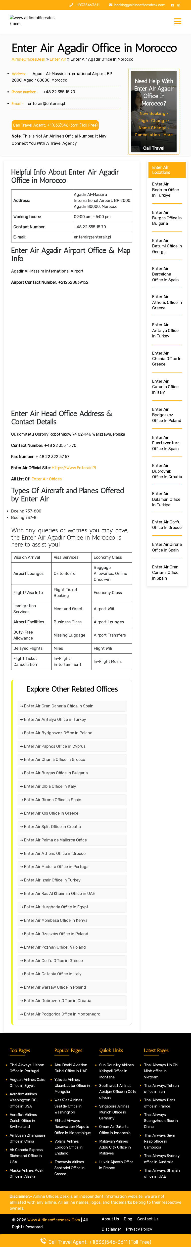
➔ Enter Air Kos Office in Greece (49, 813)
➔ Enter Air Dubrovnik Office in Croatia (55, 1000)
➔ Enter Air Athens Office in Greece (53, 853)
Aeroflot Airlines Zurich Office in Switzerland (23, 1120)
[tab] (177, 21)
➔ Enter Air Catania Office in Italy (51, 973)
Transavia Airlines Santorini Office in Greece (69, 1168)
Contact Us (147, 1219)
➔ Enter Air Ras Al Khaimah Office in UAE (57, 893)
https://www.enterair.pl (74, 467)
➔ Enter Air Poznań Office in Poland (53, 947)
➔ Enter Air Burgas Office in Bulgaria (54, 773)
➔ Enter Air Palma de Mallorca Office (53, 840)
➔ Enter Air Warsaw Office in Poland (53, 987)
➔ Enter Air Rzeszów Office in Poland (54, 933)
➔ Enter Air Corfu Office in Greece (51, 960)
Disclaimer (111, 1229)
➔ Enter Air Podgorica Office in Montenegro (60, 1014)
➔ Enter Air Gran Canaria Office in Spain (57, 706)
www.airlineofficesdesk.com (53, 1220)
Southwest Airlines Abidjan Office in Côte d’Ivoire (117, 1091)
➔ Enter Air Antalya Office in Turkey (53, 719)
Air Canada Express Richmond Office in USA (26, 1156)
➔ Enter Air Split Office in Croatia (50, 826)
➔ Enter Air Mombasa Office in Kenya (54, 920)
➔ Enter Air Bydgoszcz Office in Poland (56, 733)
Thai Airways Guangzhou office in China (161, 1120)
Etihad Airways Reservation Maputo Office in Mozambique (72, 1126)
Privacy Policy (139, 1229)
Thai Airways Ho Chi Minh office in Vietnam (161, 1071)
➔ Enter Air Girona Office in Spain (50, 799)
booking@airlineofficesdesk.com (140, 5)
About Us (110, 1219)
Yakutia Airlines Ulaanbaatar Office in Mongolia (72, 1085)
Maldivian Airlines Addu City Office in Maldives (115, 1147)
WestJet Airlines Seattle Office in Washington (68, 1106)
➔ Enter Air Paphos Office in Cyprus (53, 746)
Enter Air (58, 59)
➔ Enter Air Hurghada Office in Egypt (54, 907)
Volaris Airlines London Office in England (68, 1147)
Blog (128, 1219)
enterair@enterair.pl (46, 103)
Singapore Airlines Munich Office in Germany (114, 1112)
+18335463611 (86, 5)
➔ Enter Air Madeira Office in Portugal (55, 866)
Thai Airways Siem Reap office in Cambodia (159, 1141)
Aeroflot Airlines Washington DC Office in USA (23, 1100)
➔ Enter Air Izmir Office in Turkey (50, 880)
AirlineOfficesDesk (28, 59)
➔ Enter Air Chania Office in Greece (52, 759)
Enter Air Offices (47, 479)
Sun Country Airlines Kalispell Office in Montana (116, 1071)
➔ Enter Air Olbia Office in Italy (48, 786)
